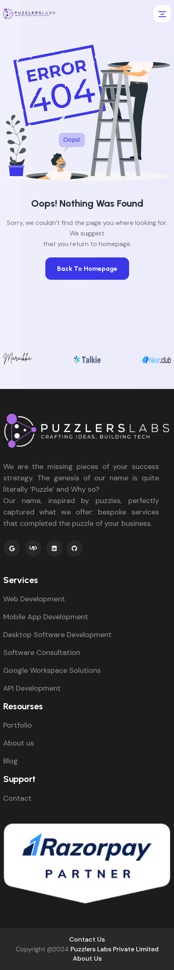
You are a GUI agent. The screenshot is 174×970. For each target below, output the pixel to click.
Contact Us (87, 939)
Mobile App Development (45, 617)
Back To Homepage (87, 268)
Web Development (34, 599)
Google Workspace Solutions (52, 670)
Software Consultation (41, 652)
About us (18, 743)
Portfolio (17, 725)
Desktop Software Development (57, 634)
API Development (32, 688)
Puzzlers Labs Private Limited (114, 949)
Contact (17, 798)
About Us (87, 958)
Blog (10, 761)
